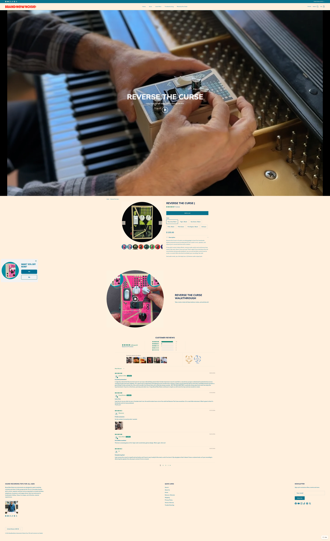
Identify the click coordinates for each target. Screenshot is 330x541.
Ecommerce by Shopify (37, 533)
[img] (118, 373)
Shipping (167, 497)
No (29, 277)
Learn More (158, 6)
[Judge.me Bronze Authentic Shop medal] (189, 358)
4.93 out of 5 (134, 345)
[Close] (36, 261)
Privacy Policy (168, 500)
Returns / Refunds (170, 495)
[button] (165, 109)
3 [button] (165, 465)
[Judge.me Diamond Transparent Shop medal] (197, 358)
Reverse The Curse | (115, 199)
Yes (29, 271)
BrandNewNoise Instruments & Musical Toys (18, 533)
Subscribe (299, 498)
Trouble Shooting (169, 505)
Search (167, 487)
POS (29, 533)
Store (150, 6)
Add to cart (187, 213)
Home (144, 6)
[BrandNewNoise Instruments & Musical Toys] (21, 6)
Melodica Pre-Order (182, 6)
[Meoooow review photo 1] (119, 426)
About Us (167, 490)
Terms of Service (169, 502)
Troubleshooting (169, 6)
